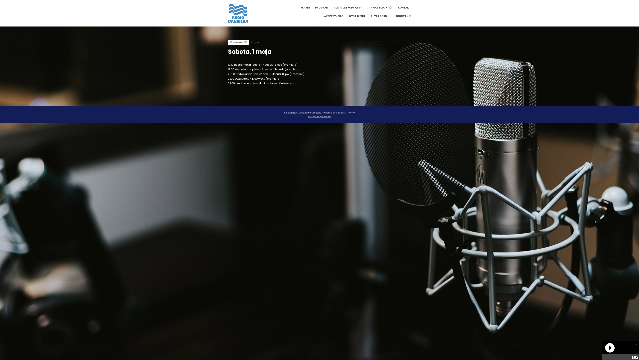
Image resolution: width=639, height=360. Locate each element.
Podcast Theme (345, 112)
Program (321, 7)
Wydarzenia (357, 16)
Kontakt (404, 7)
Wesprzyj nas (333, 16)
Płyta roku (379, 16)
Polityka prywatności (319, 116)
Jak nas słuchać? (380, 7)
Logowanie (403, 16)
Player (305, 7)
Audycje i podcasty (348, 7)
